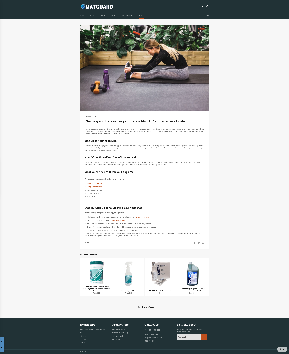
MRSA (82, 333)
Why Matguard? (118, 336)
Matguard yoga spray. (142, 217)
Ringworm (83, 336)
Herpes (82, 343)
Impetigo (83, 339)
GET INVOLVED (127, 15)
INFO (113, 15)
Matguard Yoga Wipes (95, 183)
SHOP (92, 15)
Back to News (146, 307)
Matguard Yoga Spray (95, 187)
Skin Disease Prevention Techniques (92, 329)
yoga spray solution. (119, 220)
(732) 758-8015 (149, 341)
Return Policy (117, 339)
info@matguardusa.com (153, 338)
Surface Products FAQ (120, 333)
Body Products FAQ (119, 329)
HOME (82, 15)
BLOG (141, 15)
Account (206, 15)
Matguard (87, 352)
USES (103, 15)
